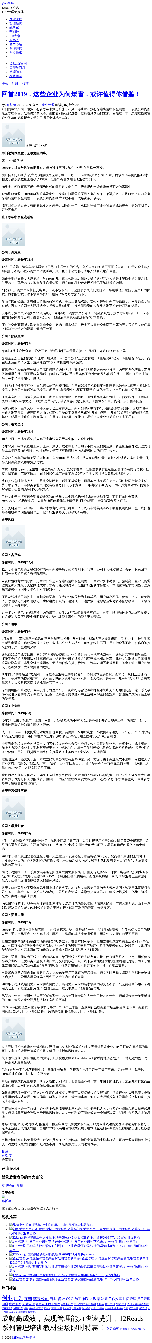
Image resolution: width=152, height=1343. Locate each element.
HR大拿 (15, 36)
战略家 (14, 27)
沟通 (5, 1304)
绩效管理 (15, 1304)
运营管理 (32, 1312)
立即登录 (8, 1185)
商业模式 (86, 1308)
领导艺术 (143, 1308)
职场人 (14, 40)
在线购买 (16, 76)
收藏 (5, 1151)
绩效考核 (143, 1304)
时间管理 (129, 1299)
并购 (28, 1298)
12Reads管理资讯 (23, 1337)
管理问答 (16, 72)
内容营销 (91, 1304)
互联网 (100, 1304)
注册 (15, 83)
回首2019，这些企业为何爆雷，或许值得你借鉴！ (71, 94)
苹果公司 (41, 1298)
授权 (26, 1308)
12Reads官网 (18, 63)
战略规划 (33, 1308)
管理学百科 (17, 67)
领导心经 (16, 44)
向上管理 (54, 1304)
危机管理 (67, 1308)
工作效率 (115, 1299)
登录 (5, 83)
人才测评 (132, 1304)
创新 (126, 1308)
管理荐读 (16, 48)
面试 (40, 1308)
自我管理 (57, 1298)
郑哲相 (11, 105)
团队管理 (42, 1304)
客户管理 (121, 1304)
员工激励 (81, 1299)
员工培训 (133, 1308)
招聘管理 (18, 1308)
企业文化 (13, 1312)
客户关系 (109, 1308)
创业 (7, 1298)
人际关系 (76, 1308)
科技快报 (16, 52)
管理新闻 (16, 23)
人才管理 (28, 1304)
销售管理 (22, 1312)
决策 (104, 1299)
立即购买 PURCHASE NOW (125, 1329)
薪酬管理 (67, 1304)
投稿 (25, 83)
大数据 (94, 1299)
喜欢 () (7, 1155)
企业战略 (118, 1308)
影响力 (47, 1308)
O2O (70, 1299)
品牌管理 (79, 1304)
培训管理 (110, 1304)
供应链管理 (56, 1308)
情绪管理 (7, 1308)
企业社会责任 (97, 1308)
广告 (18, 1298)
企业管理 (8, 3)
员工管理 (143, 1299)
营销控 (14, 31)
